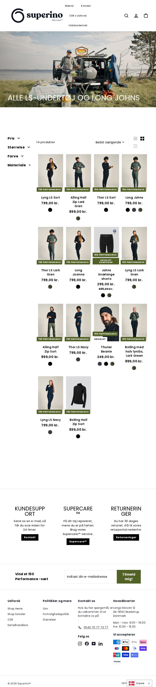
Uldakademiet (78, 25)
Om (45, 608)
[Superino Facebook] (87, 643)
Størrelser (49, 620)
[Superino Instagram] (80, 643)
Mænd (69, 6)
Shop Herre (15, 608)
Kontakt (30, 537)
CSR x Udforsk (78, 15)
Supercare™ (78, 541)
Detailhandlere (18, 625)
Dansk (140, 683)
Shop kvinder (16, 614)
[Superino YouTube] (94, 643)
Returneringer (126, 537)
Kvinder (86, 6)
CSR (10, 620)
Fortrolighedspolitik (56, 614)
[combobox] (139, 683)
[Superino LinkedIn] (101, 643)
